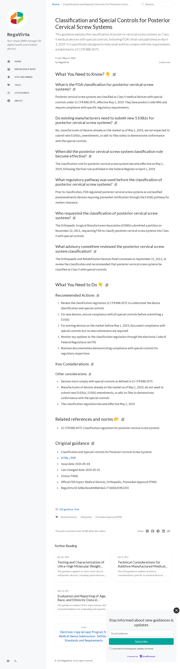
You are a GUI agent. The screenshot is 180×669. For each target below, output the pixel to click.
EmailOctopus (149, 656)
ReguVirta (18, 35)
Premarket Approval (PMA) (109, 517)
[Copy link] (168, 531)
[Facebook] (153, 531)
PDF (73, 458)
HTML (65, 458)
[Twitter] (147, 531)
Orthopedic (86, 517)
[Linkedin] (164, 531)
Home (55, 4)
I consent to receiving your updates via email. (133, 648)
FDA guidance (66, 509)
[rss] (15, 660)
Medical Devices (69, 517)
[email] (8, 660)
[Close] (176, 610)
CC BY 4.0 (87, 531)
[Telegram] (158, 531)
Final (76, 509)
